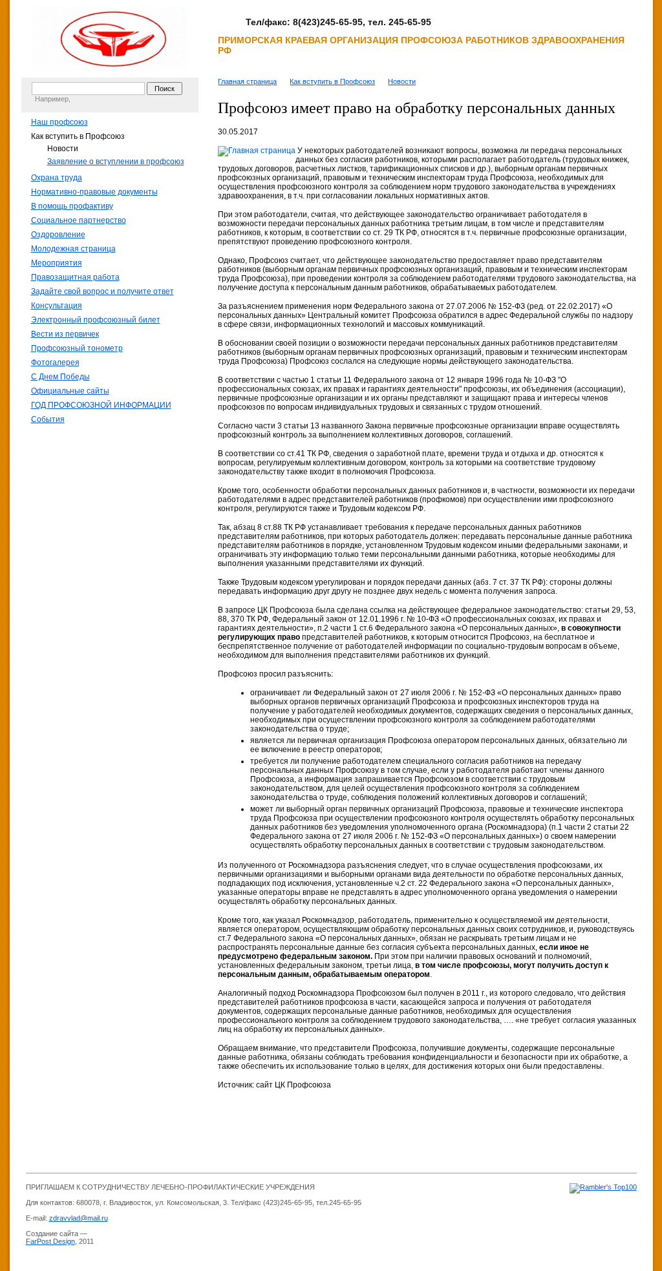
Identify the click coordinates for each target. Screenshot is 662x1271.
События (48, 419)
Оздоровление (58, 234)
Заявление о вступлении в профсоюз (115, 161)
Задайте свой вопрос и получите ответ (102, 291)
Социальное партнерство (78, 220)
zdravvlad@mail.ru (78, 1218)
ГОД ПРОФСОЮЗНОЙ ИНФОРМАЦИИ (101, 405)
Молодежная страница (73, 248)
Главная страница (247, 81)
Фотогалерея (55, 362)
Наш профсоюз (59, 122)
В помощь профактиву (72, 206)
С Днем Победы (60, 376)
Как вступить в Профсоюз (78, 136)
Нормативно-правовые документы (94, 191)
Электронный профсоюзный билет (95, 319)
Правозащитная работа (75, 277)
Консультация (56, 305)
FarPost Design (50, 1241)
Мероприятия (56, 263)
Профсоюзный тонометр (77, 348)
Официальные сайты (70, 390)
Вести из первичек (65, 334)
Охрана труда (56, 177)
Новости (62, 148)
